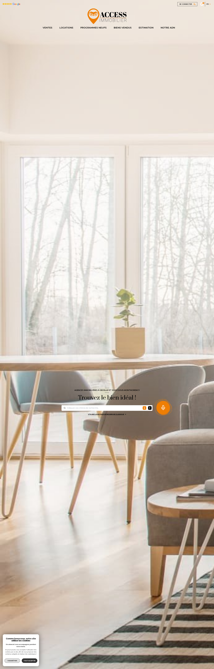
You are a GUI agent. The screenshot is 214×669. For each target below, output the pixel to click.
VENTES (47, 28)
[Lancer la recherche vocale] (163, 407)
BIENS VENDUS (123, 28)
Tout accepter (29, 661)
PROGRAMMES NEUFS (93, 28)
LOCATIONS (66, 28)
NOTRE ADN (168, 28)
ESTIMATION (146, 28)
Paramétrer (12, 661)
